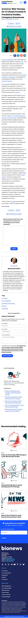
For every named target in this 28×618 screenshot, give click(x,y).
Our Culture (5, 570)
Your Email (4, 329)
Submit (14, 248)
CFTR (21, 62)
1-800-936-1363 (9, 561)
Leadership (4, 575)
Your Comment (6, 335)
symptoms (17, 92)
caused (6, 84)
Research (4, 306)
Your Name (4, 323)
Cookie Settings (6, 596)
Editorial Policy (5, 590)
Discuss (11, 23)
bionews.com (9, 558)
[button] (21, 2)
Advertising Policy (6, 586)
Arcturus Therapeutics (8, 59)
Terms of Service (6, 594)
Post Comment (7, 355)
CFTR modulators (6, 301)
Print (18, 23)
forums (9, 383)
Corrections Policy (6, 588)
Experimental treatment (8, 303)
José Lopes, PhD (9, 19)
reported (13, 201)
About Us (4, 568)
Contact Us (4, 579)
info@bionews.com (10, 559)
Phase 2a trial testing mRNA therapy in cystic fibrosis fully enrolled (13, 392)
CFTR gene (4, 298)
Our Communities (6, 573)
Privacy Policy (5, 592)
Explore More (5, 583)
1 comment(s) (13, 313)
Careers (4, 577)
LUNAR (23, 95)
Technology (5, 308)
